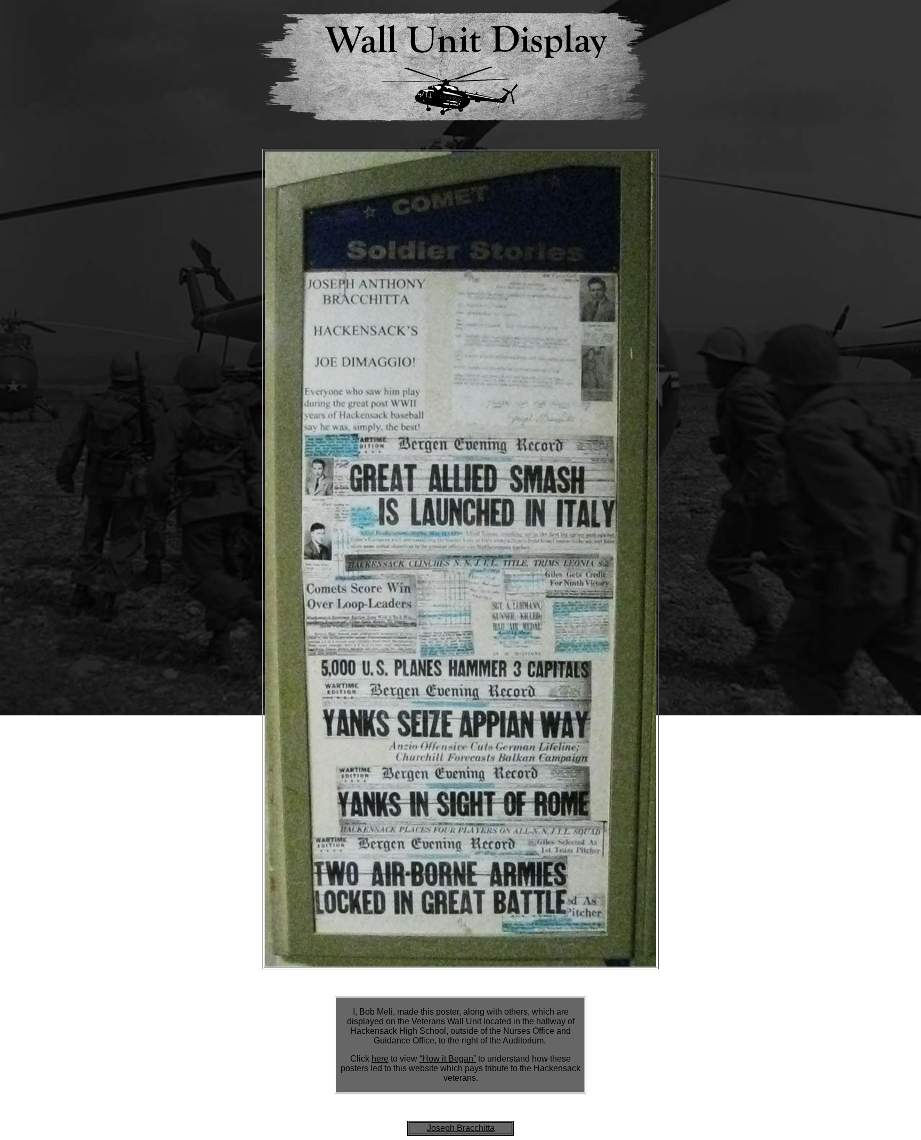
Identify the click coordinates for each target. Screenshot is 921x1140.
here (380, 1058)
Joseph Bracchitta (461, 1128)
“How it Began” (447, 1058)
